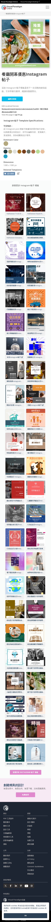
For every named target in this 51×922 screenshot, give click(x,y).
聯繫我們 (6, 866)
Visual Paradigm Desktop (29, 2)
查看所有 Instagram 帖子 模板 (25, 772)
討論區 (29, 826)
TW (19, 115)
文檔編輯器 (7, 833)
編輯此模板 (12, 99)
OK (25, 916)
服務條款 (30, 855)
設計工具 (6, 829)
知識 (29, 837)
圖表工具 (6, 826)
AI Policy (30, 859)
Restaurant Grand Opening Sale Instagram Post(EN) (20, 109)
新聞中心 (6, 859)
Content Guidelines (35, 866)
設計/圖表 (31, 822)
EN (16, 115)
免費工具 (30, 840)
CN (21, 115)
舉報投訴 (30, 874)
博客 (29, 833)
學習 (29, 829)
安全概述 (30, 870)
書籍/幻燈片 (31, 818)
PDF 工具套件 (8, 818)
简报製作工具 (8, 837)
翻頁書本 (6, 822)
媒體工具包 (7, 863)
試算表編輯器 (8, 840)
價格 (5, 844)
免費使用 (25, 795)
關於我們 (6, 855)
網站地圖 (30, 844)
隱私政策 (30, 863)
